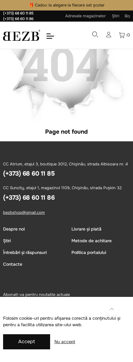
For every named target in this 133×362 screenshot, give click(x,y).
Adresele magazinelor (85, 16)
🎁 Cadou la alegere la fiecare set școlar (67, 5)
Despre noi (14, 229)
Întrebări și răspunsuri (25, 252)
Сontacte (12, 264)
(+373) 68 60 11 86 (18, 18)
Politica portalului (88, 252)
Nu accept (64, 341)
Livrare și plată (86, 229)
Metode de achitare (91, 240)
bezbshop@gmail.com (24, 212)
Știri (115, 16)
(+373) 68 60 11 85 (18, 13)
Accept (26, 341)
